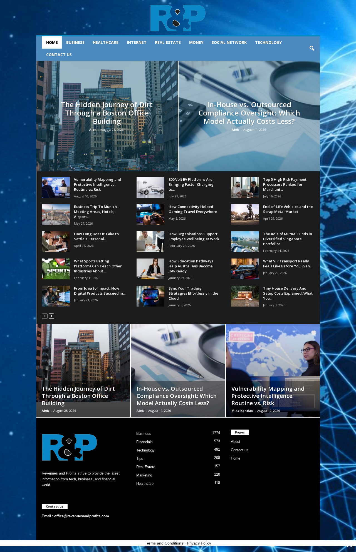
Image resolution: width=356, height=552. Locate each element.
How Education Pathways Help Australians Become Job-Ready (191, 266)
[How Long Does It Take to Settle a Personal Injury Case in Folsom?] (56, 241)
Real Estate (168, 42)
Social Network (229, 42)
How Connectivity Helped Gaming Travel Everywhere (193, 209)
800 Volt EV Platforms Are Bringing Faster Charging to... (191, 184)
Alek (93, 129)
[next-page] (51, 316)
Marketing (144, 475)
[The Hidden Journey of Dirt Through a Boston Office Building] (83, 363)
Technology (268, 42)
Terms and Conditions (164, 543)
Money (196, 42)
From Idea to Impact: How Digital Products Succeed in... (99, 291)
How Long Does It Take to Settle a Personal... (96, 236)
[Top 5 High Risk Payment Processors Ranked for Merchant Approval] (245, 187)
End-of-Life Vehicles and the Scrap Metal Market (288, 209)
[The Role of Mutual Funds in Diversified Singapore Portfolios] (245, 241)
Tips (139, 458)
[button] (312, 48)
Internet (137, 42)
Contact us (59, 54)
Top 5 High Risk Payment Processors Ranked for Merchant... (284, 184)
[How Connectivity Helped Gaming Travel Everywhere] (150, 214)
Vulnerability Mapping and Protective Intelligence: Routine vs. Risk (97, 184)
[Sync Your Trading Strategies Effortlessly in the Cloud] (150, 296)
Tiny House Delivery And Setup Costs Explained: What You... (288, 293)
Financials (144, 442)
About (235, 442)
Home (52, 42)
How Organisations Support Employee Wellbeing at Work (194, 236)
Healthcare (105, 42)
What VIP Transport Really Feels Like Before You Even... (287, 264)
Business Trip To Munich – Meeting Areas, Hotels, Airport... (97, 211)
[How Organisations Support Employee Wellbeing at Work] (150, 241)
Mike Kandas (242, 410)
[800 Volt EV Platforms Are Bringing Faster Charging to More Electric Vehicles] (150, 187)
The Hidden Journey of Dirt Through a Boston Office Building (107, 112)
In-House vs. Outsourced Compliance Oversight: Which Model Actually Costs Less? (249, 112)
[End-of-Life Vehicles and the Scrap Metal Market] (245, 214)
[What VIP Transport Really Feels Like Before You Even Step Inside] (245, 269)
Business (75, 42)
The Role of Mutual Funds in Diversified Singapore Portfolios (287, 238)
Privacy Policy (199, 543)
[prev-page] (45, 316)
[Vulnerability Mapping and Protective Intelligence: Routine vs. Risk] (56, 187)
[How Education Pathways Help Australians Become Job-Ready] (150, 269)
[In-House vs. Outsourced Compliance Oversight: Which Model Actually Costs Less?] (178, 379)
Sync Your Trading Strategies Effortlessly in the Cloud (193, 293)
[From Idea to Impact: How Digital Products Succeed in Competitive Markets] (56, 296)
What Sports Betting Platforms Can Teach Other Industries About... (98, 266)
